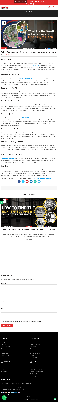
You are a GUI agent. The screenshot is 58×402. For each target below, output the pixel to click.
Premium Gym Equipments (36, 376)
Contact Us (33, 346)
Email (3, 308)
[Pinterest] (27, 181)
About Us (32, 342)
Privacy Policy (4, 342)
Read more (29, 239)
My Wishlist (4, 371)
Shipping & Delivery (35, 344)
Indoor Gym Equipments (36, 369)
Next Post (51, 188)
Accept (29, 399)
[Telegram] (39, 181)
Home (26, 15)
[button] (4, 397)
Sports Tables (33, 365)
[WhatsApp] (35, 181)
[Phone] (1, 202)
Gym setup (32, 15)
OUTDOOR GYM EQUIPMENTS (37, 367)
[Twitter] (23, 181)
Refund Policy (4, 353)
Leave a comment (20, 54)
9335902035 (40, 1)
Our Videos (32, 355)
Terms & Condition (5, 346)
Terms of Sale (4, 348)
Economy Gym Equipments (36, 371)
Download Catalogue (21, 1)
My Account (4, 365)
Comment (4, 283)
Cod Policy (3, 344)
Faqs (31, 351)
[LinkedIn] (31, 181)
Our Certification (34, 357)
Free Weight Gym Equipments (37, 373)
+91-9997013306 (33, 1)
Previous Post (8, 188)
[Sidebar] (2, 122)
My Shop (3, 367)
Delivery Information (6, 355)
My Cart (3, 369)
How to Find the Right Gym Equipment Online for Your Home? (28, 229)
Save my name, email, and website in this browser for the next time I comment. (22, 321)
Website (3, 315)
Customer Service (5, 351)
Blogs (31, 348)
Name (3, 301)
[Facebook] (19, 181)
